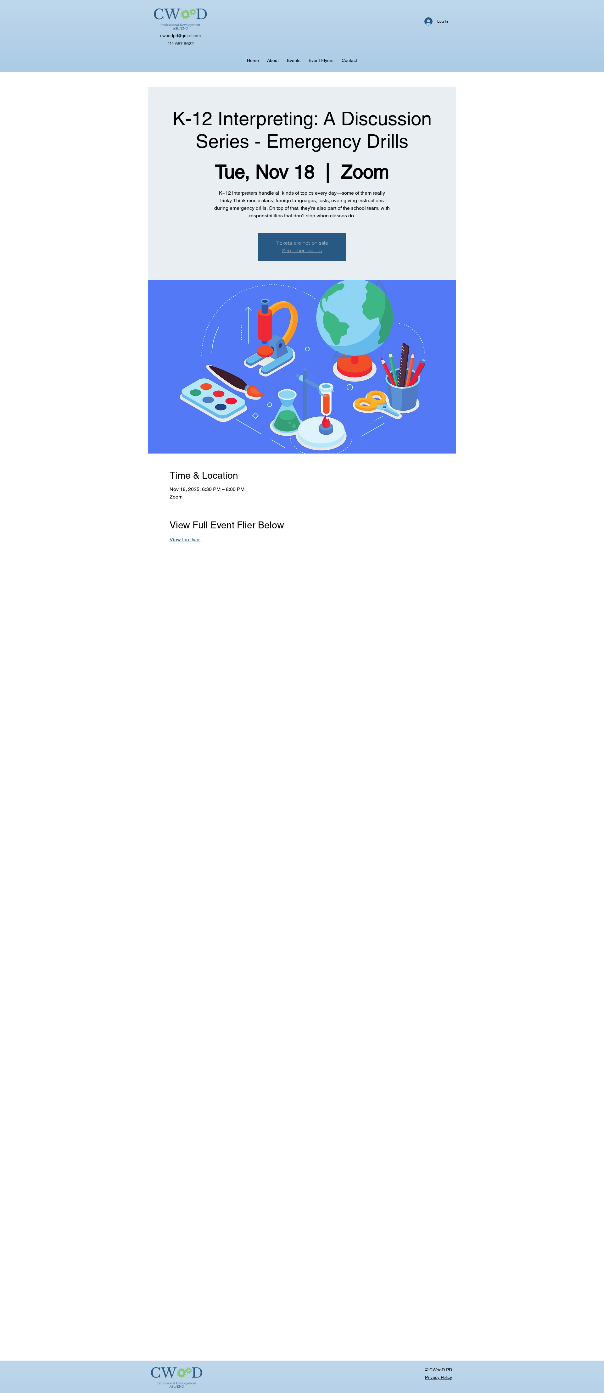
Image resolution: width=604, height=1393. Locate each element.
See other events (302, 251)
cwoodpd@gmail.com (180, 35)
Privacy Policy (438, 1377)
